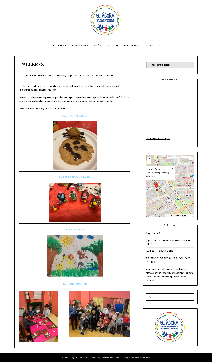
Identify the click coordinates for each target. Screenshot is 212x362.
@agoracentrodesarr (159, 64)
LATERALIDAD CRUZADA (160, 251)
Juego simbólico (154, 233)
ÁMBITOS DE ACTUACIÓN (86, 45)
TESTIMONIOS (132, 45)
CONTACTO (153, 45)
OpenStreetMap (175, 215)
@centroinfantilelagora (158, 138)
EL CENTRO (59, 45)
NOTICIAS (112, 45)
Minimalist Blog (121, 357)
